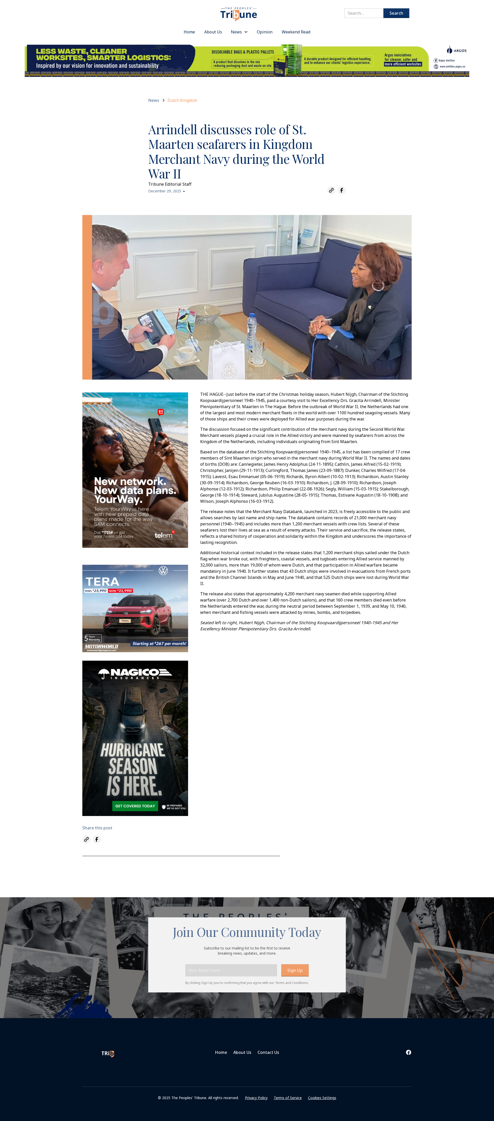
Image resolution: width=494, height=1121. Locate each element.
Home (221, 1052)
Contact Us (268, 1052)
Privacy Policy (256, 1097)
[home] (239, 11)
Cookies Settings (322, 1097)
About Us (242, 1052)
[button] (239, 32)
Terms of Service (288, 1097)
